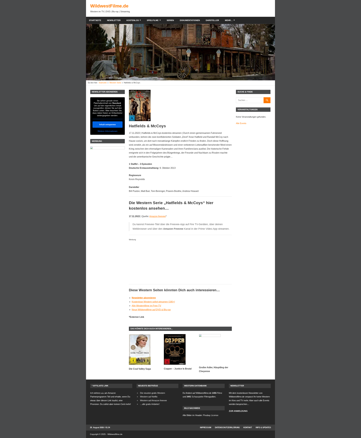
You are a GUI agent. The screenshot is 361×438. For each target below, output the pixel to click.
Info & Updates (263, 427)
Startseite (95, 20)
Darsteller (212, 20)
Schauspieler (195, 396)
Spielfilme (153, 20)
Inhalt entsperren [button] (107, 124)
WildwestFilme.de (109, 5)
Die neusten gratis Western (152, 393)
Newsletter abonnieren (144, 298)
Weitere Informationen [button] (107, 131)
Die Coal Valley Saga (140, 369)
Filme (217, 393)
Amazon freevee (157, 216)
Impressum (205, 427)
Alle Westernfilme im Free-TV (146, 305)
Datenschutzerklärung (227, 427)
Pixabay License (210, 415)
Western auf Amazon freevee (153, 400)
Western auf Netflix (149, 396)
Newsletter (114, 20)
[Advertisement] (219, 8)
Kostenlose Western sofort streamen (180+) (153, 302)
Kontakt (247, 427)
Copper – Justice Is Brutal (177, 369)
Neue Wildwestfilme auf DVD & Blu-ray (151, 309)
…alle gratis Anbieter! (149, 404)
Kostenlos (132, 20)
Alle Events (241, 123)
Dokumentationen (190, 20)
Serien (170, 20)
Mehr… (229, 20)
